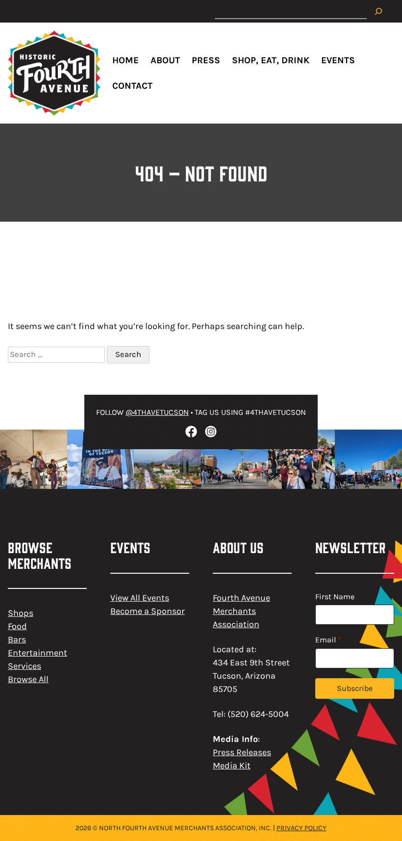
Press (206, 60)
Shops (20, 613)
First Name (334, 596)
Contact (132, 85)
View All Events (139, 597)
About (165, 60)
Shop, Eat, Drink (270, 60)
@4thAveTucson (157, 412)
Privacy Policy (301, 828)
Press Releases (242, 752)
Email (328, 639)
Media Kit (232, 765)
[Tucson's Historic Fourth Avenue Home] (54, 73)
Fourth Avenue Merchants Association (241, 611)
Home (125, 60)
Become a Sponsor (147, 611)
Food (17, 626)
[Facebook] (191, 431)
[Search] (378, 11)
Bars (17, 639)
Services (24, 666)
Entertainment (37, 652)
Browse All (28, 679)
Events (338, 60)
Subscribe (355, 688)
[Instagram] (211, 431)
